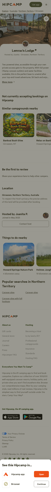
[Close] (25, 246)
